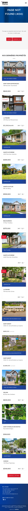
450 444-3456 (8, 491)
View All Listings (14, 475)
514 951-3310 (7, 492)
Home (9, 39)
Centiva (16, 509)
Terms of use (10, 507)
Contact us (17, 39)
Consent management (18, 507)
